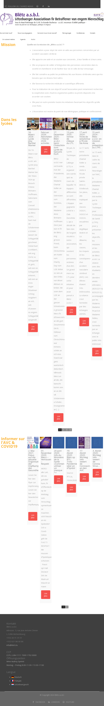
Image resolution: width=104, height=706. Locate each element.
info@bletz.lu (12, 645)
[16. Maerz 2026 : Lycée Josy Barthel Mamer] (33, 124)
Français (17, 680)
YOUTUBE (70, 702)
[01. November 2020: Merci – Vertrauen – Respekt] (45, 443)
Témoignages (66, 33)
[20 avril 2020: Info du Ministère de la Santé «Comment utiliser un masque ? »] (58, 443)
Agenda (22, 39)
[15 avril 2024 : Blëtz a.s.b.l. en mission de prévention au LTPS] (97, 124)
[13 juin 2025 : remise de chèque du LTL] (71, 124)
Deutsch (18, 677)
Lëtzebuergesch (21, 684)
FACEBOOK (40, 702)
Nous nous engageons (25, 33)
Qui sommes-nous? (6, 33)
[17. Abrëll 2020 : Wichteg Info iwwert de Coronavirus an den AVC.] (84, 443)
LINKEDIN (55, 702)
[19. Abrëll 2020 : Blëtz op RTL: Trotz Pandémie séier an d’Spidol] (71, 443)
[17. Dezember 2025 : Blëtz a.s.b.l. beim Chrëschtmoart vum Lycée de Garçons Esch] (59, 124)
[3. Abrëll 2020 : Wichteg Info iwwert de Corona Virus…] (97, 443)
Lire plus (33, 327)
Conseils (92, 33)
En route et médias (9, 39)
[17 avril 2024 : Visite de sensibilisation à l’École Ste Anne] (84, 124)
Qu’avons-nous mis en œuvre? (47, 33)
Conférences (80, 33)
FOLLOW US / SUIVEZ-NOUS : (21, 6)
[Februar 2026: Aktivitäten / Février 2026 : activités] (46, 124)
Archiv (33, 39)
